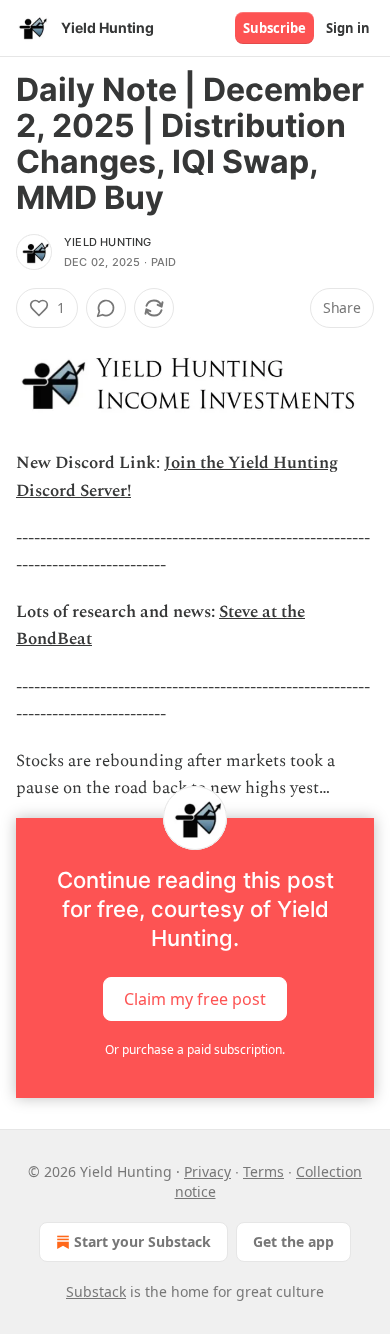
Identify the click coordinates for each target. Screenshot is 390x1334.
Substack (96, 1291)
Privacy (207, 1171)
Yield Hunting (108, 242)
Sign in (348, 28)
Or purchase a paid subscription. (195, 1049)
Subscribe (274, 28)
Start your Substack (142, 1241)
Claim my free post (195, 999)
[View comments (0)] (106, 308)
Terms (263, 1171)
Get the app (293, 1241)
